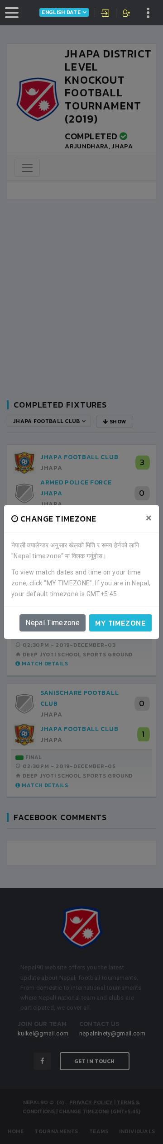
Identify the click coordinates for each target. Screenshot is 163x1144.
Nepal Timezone (52, 622)
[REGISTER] (127, 14)
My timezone (120, 622)
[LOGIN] (105, 14)
